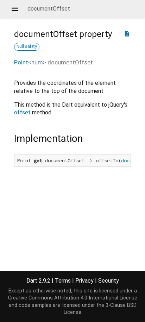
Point (21, 62)
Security (108, 280)
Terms (63, 280)
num (37, 62)
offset (22, 112)
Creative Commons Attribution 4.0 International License (72, 298)
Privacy (84, 280)
